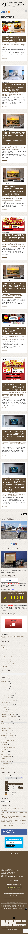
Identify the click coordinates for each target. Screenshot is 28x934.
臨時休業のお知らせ (5, 758)
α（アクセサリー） (6, 711)
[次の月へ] (21, 776)
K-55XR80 (10, 46)
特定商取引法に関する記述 (20, 925)
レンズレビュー (5, 652)
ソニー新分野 (4, 744)
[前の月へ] (16, 776)
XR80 (24, 92)
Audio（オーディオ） (5, 721)
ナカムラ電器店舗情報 (6, 756)
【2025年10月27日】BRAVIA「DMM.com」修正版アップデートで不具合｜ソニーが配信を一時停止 (14, 435)
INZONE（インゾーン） (6, 723)
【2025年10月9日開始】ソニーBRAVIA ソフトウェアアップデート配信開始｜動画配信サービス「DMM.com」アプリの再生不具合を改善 (14, 485)
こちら (12, 589)
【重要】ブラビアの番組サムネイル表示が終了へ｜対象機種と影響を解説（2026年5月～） (14, 87)
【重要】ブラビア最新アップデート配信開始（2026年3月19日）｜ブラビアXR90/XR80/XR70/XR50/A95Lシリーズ (14, 138)
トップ (3, 920)
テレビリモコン (4, 749)
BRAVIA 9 (15, 94)
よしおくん (5, 42)
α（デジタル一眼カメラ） (6, 704)
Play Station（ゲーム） (6, 728)
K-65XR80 (4, 46)
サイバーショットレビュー (8, 656)
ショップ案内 (5, 923)
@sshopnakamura (10, 842)
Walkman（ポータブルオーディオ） (9, 719)
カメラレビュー (5, 649)
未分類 (2, 768)
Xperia (2, 737)
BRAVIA (7, 246)
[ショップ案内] (14, 569)
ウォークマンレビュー (7, 659)
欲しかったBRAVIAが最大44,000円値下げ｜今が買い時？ (14, 39)
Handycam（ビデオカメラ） (7, 735)
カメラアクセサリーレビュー (8, 654)
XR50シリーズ (10, 44)
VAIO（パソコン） (5, 726)
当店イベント (4, 754)
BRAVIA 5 (15, 46)
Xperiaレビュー (5, 647)
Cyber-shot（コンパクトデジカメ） (9, 716)
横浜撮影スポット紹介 (6, 761)
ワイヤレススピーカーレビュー (9, 663)
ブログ (23, 920)
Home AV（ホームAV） (6, 733)
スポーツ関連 (4, 742)
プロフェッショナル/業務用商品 (8, 747)
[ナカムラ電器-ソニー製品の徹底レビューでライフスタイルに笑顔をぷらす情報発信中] (13, 7)
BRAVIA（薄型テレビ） (15, 42)
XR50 (11, 94)
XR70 (3, 94)
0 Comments (14, 95)
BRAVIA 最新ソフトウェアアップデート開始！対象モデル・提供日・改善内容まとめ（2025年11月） (14, 287)
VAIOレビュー (5, 666)
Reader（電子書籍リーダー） (7, 740)
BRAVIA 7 (4, 95)
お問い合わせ (13, 923)
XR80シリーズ (17, 44)
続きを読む (4, 58)
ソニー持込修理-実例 (5, 763)
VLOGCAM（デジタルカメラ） (8, 714)
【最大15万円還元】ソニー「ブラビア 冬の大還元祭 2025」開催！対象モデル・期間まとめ (14, 387)
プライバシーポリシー (7, 925)
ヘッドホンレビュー (6, 661)
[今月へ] (19, 776)
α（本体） (4, 707)
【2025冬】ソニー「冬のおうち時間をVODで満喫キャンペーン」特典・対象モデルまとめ (14, 330)
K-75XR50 (20, 46)
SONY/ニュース (4, 751)
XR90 (8, 95)
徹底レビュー (4, 645)
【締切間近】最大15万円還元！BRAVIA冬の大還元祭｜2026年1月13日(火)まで (13, 237)
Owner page (3, 765)
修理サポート (18, 920)
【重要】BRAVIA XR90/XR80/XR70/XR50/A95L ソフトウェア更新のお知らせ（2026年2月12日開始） (13, 190)
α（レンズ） (4, 709)
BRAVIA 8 (23, 44)
